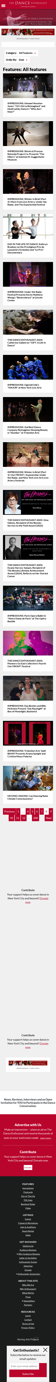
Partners (28, 1305)
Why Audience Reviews (29, 1254)
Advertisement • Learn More (28, 38)
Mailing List (28, 1246)
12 (23, 818)
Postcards (28, 1192)
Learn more (45, 1138)
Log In (28, 1315)
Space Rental (28, 1231)
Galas (28, 1235)
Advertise (28, 1266)
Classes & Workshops (28, 1223)
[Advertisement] (28, 856)
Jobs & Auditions (28, 1227)
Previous (9, 811)
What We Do (28, 1293)
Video (28, 1208)
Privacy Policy (28, 1327)
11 (17, 818)
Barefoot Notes (28, 1204)
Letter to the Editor (28, 1258)
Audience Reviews (28, 1250)
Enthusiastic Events (28, 1262)
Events (28, 1219)
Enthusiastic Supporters (29, 1274)
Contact (28, 1319)
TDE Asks (28, 1200)
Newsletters (29, 1301)
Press (28, 1297)
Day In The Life (28, 1196)
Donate (28, 1167)
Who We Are (28, 1285)
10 (11, 818)
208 (35, 818)
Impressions (28, 1188)
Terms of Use (28, 1323)
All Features (26, 53)
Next (49, 818)
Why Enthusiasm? (28, 1289)
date (22, 60)
